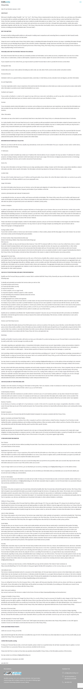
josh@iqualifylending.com (71, 673)
